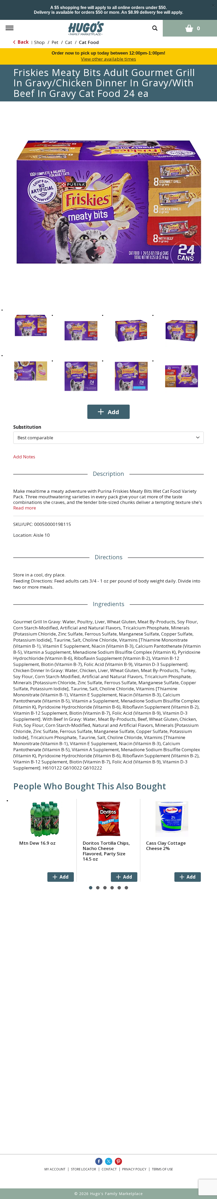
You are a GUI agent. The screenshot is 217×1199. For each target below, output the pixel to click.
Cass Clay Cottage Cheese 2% (166, 845)
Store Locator (83, 1169)
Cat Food (89, 42)
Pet (55, 42)
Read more (24, 508)
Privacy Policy (134, 1169)
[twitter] (108, 1161)
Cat (68, 42)
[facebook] (98, 1161)
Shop (39, 42)
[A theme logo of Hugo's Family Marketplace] (86, 28)
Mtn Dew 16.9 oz (37, 843)
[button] (30, 325)
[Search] (154, 25)
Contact (109, 1169)
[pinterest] (118, 1161)
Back (22, 42)
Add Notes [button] (24, 457)
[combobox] (108, 438)
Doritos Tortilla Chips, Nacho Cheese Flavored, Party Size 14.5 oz (106, 851)
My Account (54, 1169)
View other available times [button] (108, 59)
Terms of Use (162, 1169)
